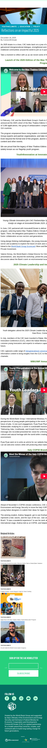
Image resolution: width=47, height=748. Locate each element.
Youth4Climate (6, 561)
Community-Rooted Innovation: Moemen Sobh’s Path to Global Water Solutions (21, 563)
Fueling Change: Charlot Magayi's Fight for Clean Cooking (16, 591)
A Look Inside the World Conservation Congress (13, 648)
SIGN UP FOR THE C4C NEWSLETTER (23, 658)
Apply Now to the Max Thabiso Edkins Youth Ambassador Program (18, 619)
